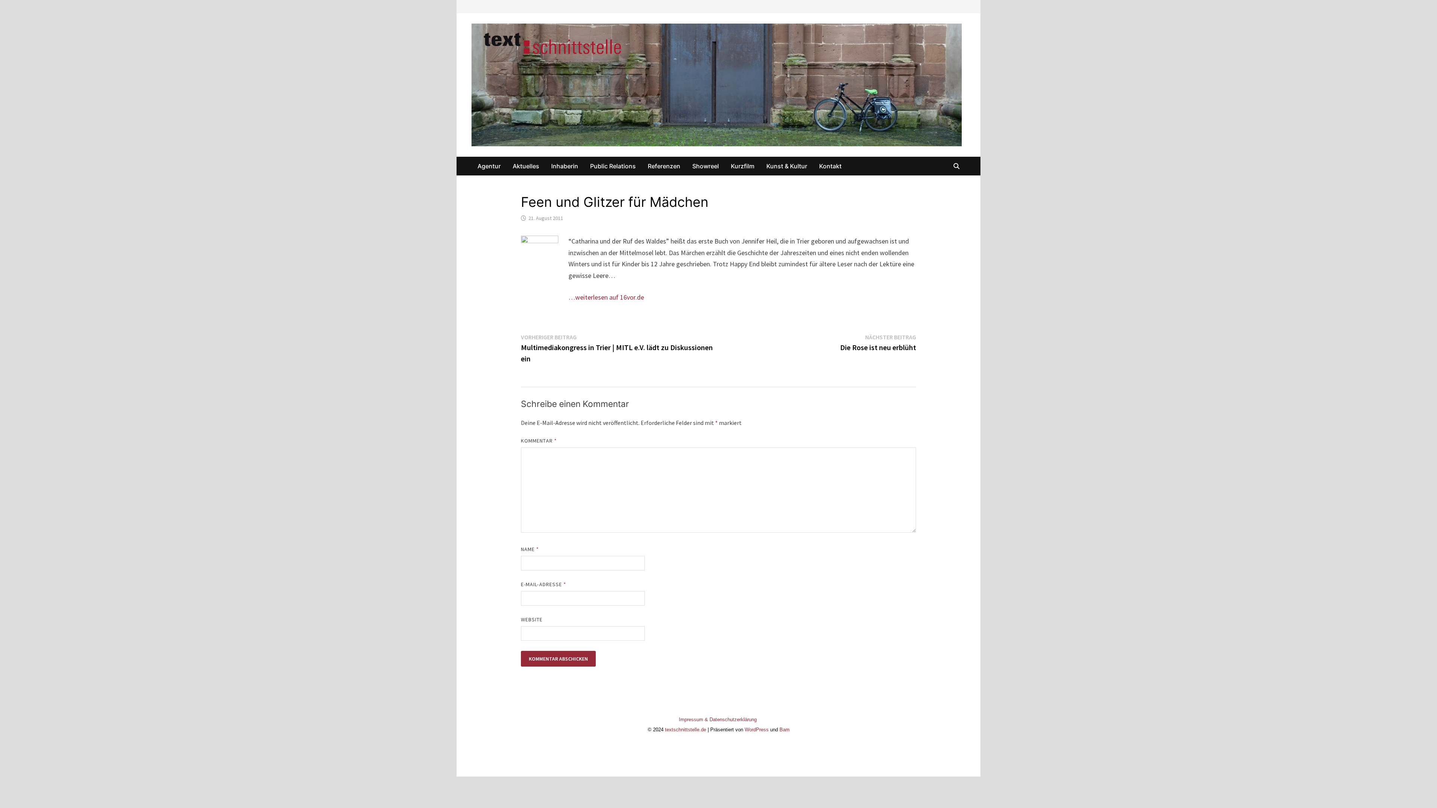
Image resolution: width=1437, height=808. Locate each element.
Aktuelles (526, 166)
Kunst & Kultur (786, 166)
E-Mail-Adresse (543, 584)
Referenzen (664, 166)
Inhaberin (564, 166)
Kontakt (830, 166)
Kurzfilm (742, 166)
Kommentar (539, 440)
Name (530, 549)
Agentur (489, 166)
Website (532, 619)
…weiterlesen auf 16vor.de (606, 297)
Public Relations (613, 166)
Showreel (705, 166)
